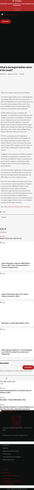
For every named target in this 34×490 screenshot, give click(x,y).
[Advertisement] (17, 50)
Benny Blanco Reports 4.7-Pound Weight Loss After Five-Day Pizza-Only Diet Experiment (17, 352)
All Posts (2, 236)
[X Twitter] (1, 79)
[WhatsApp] (1, 82)
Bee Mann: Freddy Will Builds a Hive (15, 323)
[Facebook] (1, 76)
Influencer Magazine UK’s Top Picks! (19, 206)
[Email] (1, 90)
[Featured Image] (2, 388)
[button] (17, 12)
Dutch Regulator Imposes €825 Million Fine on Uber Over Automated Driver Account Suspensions (16, 265)
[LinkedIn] (1, 84)
